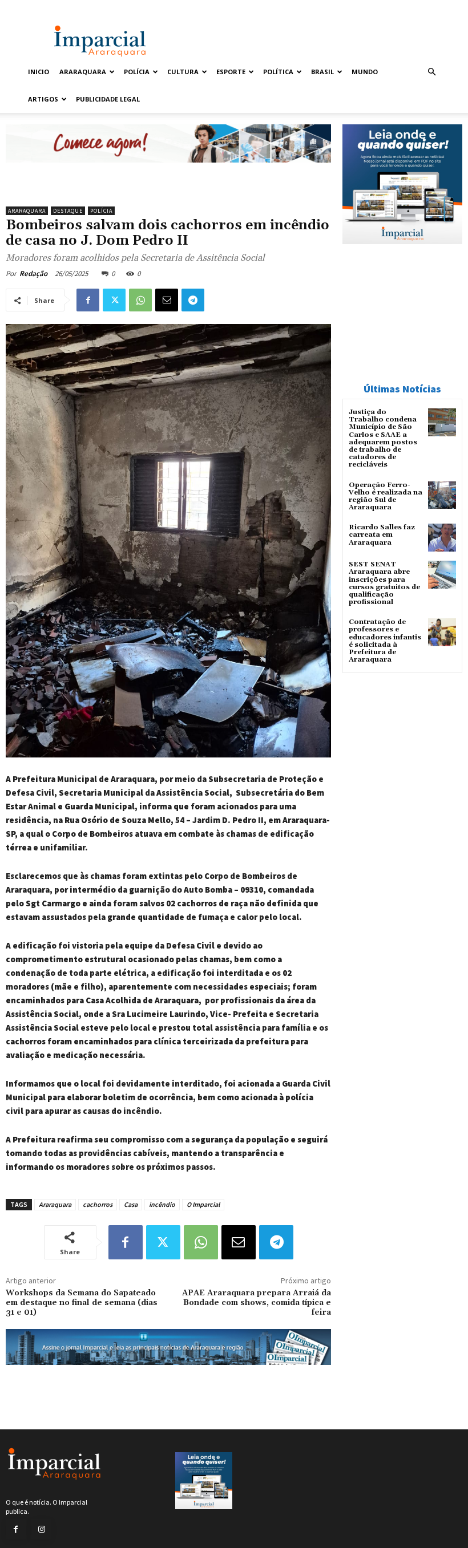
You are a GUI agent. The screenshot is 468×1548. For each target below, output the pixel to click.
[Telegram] (192, 300)
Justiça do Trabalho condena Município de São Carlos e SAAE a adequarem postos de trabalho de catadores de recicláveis (383, 438)
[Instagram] (41, 1529)
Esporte (230, 71)
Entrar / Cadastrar (49, 7)
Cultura (183, 71)
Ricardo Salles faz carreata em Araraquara (382, 534)
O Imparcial (203, 1204)
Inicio (38, 71)
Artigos (43, 99)
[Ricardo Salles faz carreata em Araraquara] (442, 538)
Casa (131, 1204)
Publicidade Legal (108, 99)
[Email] (166, 300)
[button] (431, 72)
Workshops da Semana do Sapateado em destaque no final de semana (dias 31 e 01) (82, 1303)
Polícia (137, 71)
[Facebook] (87, 300)
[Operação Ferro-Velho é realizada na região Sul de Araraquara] (442, 495)
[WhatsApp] (140, 300)
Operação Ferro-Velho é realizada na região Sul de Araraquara (385, 496)
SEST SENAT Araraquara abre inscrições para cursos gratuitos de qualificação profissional (384, 583)
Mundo (365, 71)
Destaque (68, 210)
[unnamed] (168, 171)
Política (278, 71)
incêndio (162, 1204)
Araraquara (82, 71)
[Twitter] (114, 300)
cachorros (97, 1204)
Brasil (322, 71)
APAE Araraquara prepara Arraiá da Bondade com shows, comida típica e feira (256, 1303)
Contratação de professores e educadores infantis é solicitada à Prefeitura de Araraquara (385, 641)
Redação (33, 273)
